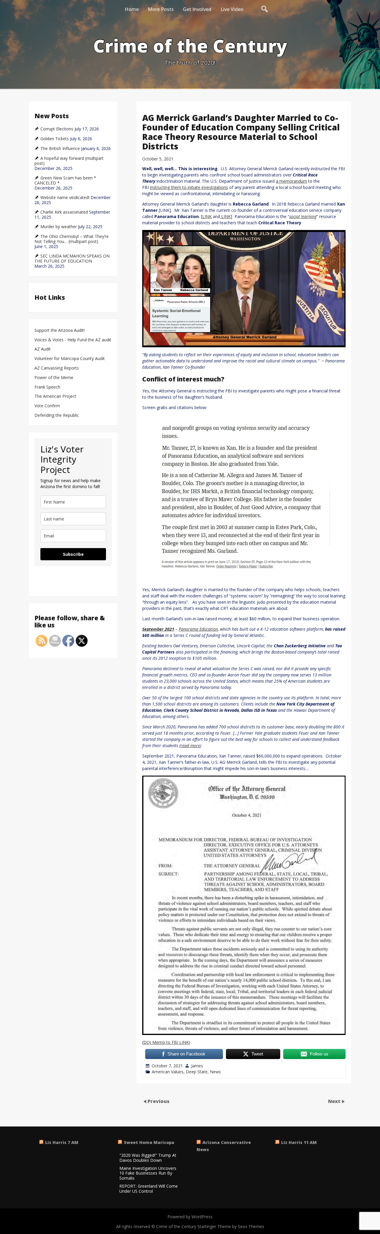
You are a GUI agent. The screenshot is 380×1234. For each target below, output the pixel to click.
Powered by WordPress (190, 1216)
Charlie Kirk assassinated (64, 212)
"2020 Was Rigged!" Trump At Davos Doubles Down (147, 1158)
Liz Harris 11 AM (299, 1142)
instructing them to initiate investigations (189, 187)
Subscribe (73, 554)
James (197, 1066)
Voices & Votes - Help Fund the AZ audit (72, 340)
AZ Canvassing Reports (56, 368)
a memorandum (291, 181)
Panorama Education (198, 629)
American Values (167, 1071)
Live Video (232, 9)
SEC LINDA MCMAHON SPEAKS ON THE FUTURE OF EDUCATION (72, 258)
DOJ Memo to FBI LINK (166, 1042)
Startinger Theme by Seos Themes (230, 1226)
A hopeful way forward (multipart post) (69, 161)
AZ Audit (42, 349)
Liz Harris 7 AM (61, 1142)
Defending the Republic (56, 415)
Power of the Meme (53, 377)
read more (190, 745)
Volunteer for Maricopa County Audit (70, 358)
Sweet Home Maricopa (149, 1142)
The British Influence (60, 148)
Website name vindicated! (64, 197)
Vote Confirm (47, 405)
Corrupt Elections (56, 129)
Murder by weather (58, 226)
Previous (159, 1101)
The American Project (55, 396)
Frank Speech (47, 387)
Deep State (197, 1071)
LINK (207, 216)
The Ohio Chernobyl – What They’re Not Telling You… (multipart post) (71, 239)
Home (132, 9)
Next (334, 1101)
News (215, 1071)
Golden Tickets (54, 138)
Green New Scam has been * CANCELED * (65, 180)
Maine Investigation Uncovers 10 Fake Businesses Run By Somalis (147, 1173)
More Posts (161, 9)
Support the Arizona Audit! (59, 330)
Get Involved (197, 9)
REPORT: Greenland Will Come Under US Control (148, 1189)
